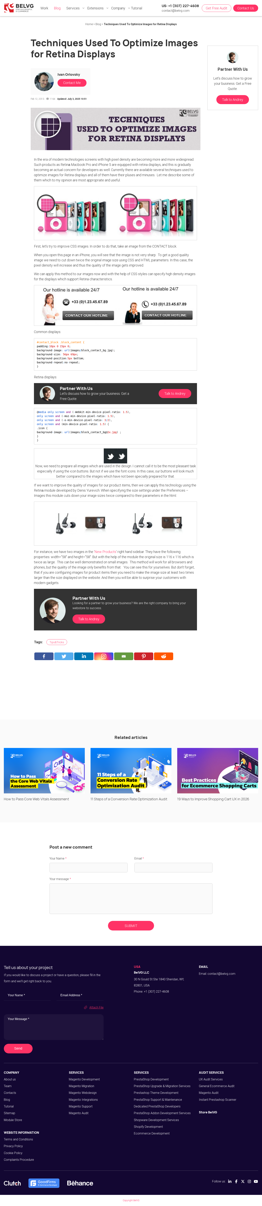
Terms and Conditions (18, 1139)
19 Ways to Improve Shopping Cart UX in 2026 (213, 799)
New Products (105, 552)
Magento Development (84, 1079)
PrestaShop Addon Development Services (162, 1113)
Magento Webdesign (83, 1093)
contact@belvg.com (175, 10)
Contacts (10, 1093)
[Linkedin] (83, 656)
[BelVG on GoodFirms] (43, 1183)
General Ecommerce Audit (216, 1086)
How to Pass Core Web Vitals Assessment (36, 799)
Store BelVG (208, 1112)
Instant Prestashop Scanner (217, 1100)
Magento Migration (81, 1086)
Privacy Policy (13, 1146)
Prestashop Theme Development (156, 1093)
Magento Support (80, 1106)
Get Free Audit (216, 8)
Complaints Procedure (19, 1160)
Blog (7, 1100)
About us (10, 1079)
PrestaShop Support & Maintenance (158, 1100)
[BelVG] (19, 8)
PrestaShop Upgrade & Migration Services (162, 1086)
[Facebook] (44, 656)
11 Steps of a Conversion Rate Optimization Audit (129, 799)
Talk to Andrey (174, 394)
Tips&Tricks (56, 642)
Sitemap (9, 1113)
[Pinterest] (143, 656)
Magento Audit (78, 1113)
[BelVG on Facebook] (236, 1181)
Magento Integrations (83, 1100)
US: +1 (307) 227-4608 (180, 5)
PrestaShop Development (151, 1079)
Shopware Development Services (156, 1120)
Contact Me (72, 83)
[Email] (123, 656)
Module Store (13, 1120)
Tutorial (9, 1106)
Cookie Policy (13, 1153)
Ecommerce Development (152, 1133)
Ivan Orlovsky (69, 74)
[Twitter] (63, 656)
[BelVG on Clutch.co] (12, 1183)
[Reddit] (163, 656)
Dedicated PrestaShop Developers (157, 1106)
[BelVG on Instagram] (249, 1181)
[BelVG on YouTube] (256, 1181)
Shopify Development (148, 1127)
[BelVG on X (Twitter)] (243, 1181)
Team (8, 1086)
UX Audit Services (211, 1079)
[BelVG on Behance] (80, 1183)
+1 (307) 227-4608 (156, 991)
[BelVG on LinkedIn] (229, 1181)
